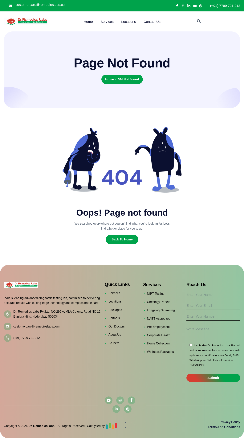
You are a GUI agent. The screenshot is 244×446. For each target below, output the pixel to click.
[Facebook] (177, 5)
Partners (114, 318)
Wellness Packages (160, 351)
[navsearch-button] (199, 21)
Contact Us (152, 22)
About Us (114, 334)
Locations (128, 22)
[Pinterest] (200, 5)
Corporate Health (158, 335)
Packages (115, 309)
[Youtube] (194, 5)
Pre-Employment (158, 326)
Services (107, 22)
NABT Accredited (158, 318)
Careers (113, 343)
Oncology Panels (158, 301)
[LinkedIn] (188, 5)
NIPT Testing (156, 293)
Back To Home (122, 239)
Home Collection (158, 343)
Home (88, 22)
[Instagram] (183, 5)
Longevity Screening (161, 310)
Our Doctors (116, 326)
